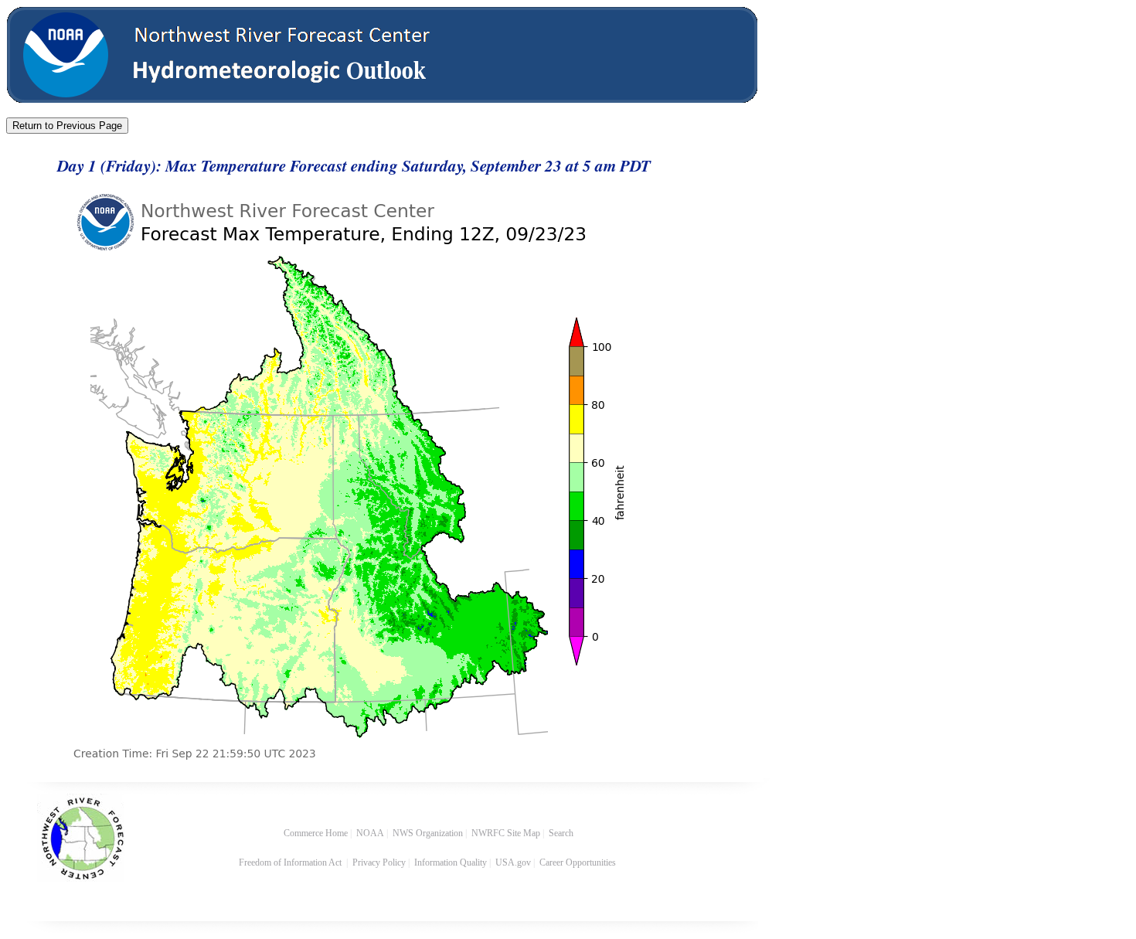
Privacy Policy (379, 862)
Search (561, 833)
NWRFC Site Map (505, 833)
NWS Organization (428, 833)
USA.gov (513, 862)
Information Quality (450, 862)
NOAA (370, 833)
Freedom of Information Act (291, 862)
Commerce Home (316, 833)
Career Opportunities (578, 862)
